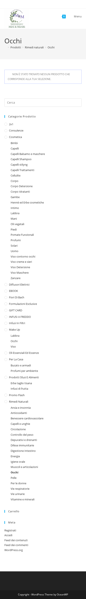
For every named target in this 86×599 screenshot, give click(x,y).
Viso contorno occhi (23, 256)
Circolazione (18, 429)
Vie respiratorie (20, 489)
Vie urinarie (18, 494)
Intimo (15, 208)
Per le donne (18, 483)
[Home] (5, 47)
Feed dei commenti (16, 545)
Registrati (10, 530)
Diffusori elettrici (19, 284)
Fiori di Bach (16, 297)
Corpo (14, 181)
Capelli (15, 148)
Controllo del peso (22, 435)
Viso (13, 346)
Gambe (15, 197)
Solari (14, 245)
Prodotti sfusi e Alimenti (24, 377)
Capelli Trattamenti (22, 170)
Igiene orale (18, 462)
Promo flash (17, 395)
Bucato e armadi (21, 365)
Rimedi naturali (18, 401)
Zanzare (15, 278)
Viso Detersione (20, 267)
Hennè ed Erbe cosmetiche (27, 202)
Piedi (14, 229)
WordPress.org (13, 550)
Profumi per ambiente (24, 371)
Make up (14, 329)
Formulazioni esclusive (23, 304)
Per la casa (16, 359)
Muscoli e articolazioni (24, 467)
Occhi (51, 47)
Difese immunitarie (22, 445)
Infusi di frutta (19, 388)
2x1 (11, 124)
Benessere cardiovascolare (27, 418)
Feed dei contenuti (16, 540)
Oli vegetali (17, 224)
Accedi (8, 535)
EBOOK (13, 291)
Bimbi (14, 143)
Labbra (15, 213)
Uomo (14, 251)
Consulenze (16, 130)
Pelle (13, 478)
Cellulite (15, 175)
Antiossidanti (19, 413)
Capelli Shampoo (21, 159)
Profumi (16, 240)
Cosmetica (15, 137)
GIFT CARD (15, 310)
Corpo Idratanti (20, 191)
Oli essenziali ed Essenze (24, 353)
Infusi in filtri (17, 323)
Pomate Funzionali (22, 235)
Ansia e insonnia (21, 408)
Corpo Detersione (22, 186)
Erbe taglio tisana (21, 383)
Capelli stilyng (19, 164)
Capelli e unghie (20, 424)
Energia (15, 456)
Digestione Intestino (23, 451)
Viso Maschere (20, 272)
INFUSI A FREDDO (20, 317)
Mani (14, 218)
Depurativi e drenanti (24, 440)
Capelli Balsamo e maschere (28, 154)
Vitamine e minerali (22, 499)
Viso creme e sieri (21, 262)
